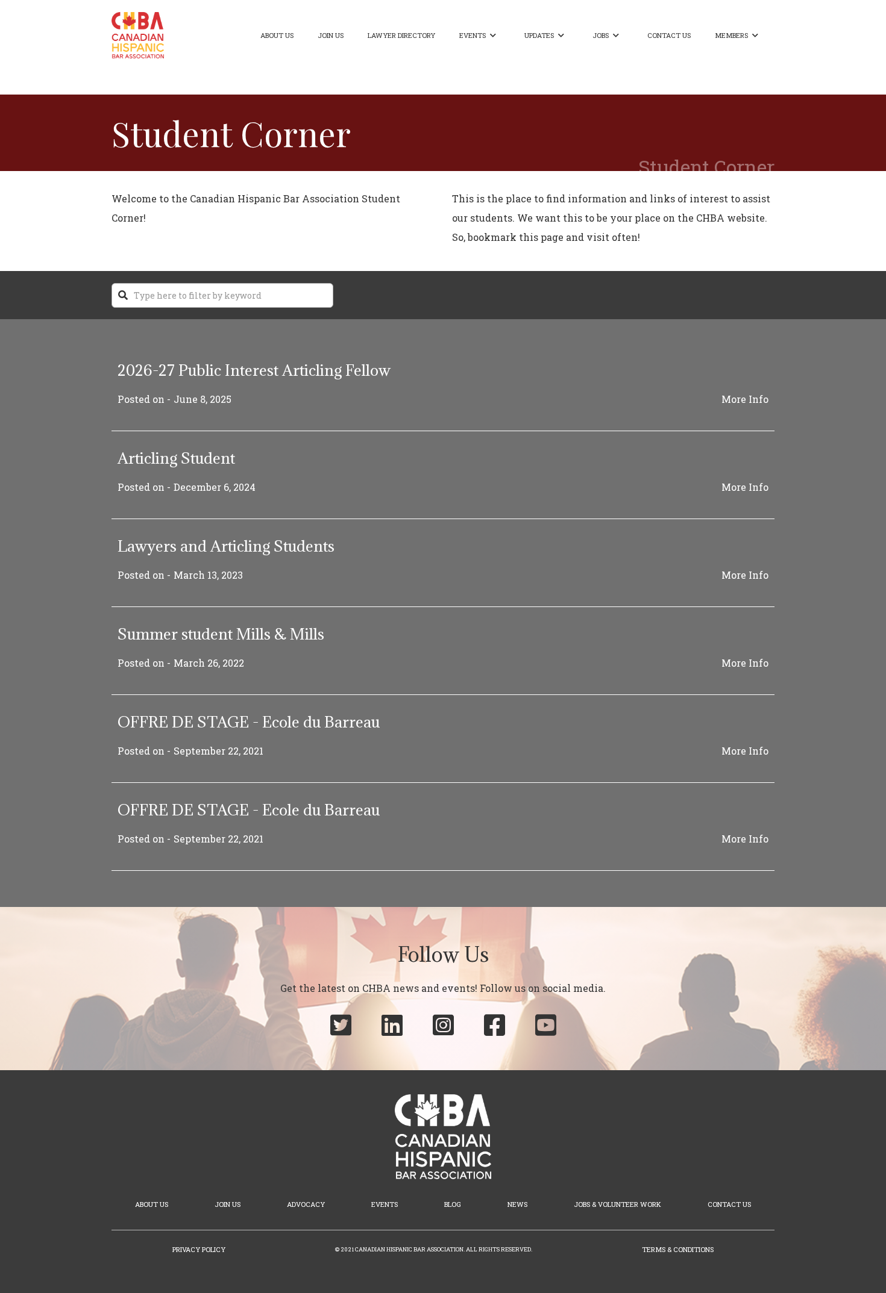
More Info (744, 399)
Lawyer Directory (401, 35)
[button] (479, 35)
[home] (138, 35)
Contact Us (669, 35)
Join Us (331, 35)
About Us (277, 35)
